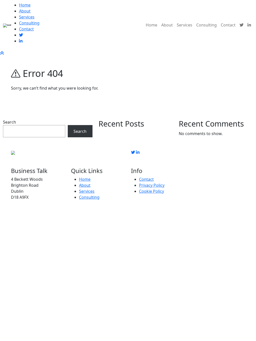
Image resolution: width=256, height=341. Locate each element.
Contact (228, 25)
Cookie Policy (151, 191)
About (167, 25)
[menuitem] (21, 35)
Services (184, 25)
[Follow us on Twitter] (133, 152)
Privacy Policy (151, 185)
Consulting (206, 25)
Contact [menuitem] (26, 29)
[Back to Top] (2, 53)
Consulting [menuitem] (29, 23)
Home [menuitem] (24, 5)
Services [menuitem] (26, 17)
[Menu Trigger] (9, 25)
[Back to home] (5, 25)
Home (151, 25)
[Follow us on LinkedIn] (138, 152)
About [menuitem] (24, 11)
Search (9, 122)
